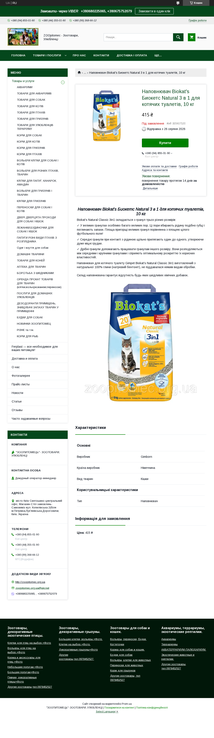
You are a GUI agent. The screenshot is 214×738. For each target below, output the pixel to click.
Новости (17, 393)
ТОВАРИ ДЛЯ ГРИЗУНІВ (32, 118)
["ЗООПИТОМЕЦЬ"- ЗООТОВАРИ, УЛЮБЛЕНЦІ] (23, 44)
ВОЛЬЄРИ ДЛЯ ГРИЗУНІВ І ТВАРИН (34, 192)
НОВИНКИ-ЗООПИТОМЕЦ (34, 323)
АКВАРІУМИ (24, 87)
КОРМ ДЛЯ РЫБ (27, 336)
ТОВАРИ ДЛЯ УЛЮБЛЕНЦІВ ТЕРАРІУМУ (35, 126)
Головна (18, 55)
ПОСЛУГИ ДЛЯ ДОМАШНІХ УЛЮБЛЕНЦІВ (34, 295)
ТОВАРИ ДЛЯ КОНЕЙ (31, 260)
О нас (16, 367)
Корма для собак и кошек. (127, 649)
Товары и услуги (23, 81)
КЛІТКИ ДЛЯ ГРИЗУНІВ (31, 201)
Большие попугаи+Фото (23, 672)
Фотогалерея (21, 375)
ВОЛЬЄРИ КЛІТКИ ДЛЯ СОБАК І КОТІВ (37, 162)
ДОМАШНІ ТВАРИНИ (30, 254)
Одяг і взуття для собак (32, 247)
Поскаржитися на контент (119, 707)
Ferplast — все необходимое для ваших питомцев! (35, 348)
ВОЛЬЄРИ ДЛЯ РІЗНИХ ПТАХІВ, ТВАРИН (38, 172)
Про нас (79, 55)
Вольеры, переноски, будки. (128, 639)
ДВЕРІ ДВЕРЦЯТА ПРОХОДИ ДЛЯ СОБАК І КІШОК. (36, 219)
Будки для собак (121, 654)
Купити (165, 143)
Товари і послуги (47, 55)
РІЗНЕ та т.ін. (25, 330)
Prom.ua (127, 703)
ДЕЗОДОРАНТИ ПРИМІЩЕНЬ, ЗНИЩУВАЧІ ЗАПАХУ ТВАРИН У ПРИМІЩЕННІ (38, 307)
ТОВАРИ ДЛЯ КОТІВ (30, 106)
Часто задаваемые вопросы (31, 418)
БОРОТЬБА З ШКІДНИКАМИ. (35, 273)
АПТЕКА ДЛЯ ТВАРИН (31, 266)
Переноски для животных (126, 665)
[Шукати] (178, 37)
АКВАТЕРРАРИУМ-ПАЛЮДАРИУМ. (183, 649)
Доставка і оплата (132, 55)
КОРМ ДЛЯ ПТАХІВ (29, 154)
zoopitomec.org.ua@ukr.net (32, 587)
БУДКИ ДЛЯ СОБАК (30, 317)
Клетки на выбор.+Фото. (74, 644)
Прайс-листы (21, 384)
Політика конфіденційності (152, 707)
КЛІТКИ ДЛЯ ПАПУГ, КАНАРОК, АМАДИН (37, 182)
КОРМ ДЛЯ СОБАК (29, 135)
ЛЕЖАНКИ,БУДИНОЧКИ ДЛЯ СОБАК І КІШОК (35, 229)
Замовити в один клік (154, 11)
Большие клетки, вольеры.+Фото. (81, 639)
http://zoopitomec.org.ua (30, 582)
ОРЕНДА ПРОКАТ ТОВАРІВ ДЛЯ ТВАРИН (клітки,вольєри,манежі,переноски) (39, 283)
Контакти (101, 55)
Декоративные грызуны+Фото (78, 649)
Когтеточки (117, 644)
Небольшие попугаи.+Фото (25, 667)
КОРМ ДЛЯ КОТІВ (28, 141)
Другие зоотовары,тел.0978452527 (30, 686)
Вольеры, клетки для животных (130, 660)
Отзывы (17, 410)
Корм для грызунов (122, 670)
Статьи (17, 401)
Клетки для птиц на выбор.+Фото (29, 642)
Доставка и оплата (25, 358)
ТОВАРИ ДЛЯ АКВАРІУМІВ (34, 93)
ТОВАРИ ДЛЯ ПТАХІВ (31, 112)
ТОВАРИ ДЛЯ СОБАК (31, 99)
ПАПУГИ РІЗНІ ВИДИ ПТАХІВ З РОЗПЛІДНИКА (37, 239)
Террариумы (169, 644)
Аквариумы (168, 639)
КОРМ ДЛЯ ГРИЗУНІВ (31, 147)
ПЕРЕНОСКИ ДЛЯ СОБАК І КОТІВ (34, 209)
